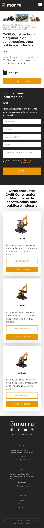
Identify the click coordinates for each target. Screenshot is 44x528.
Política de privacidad (10, 521)
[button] (40, 4)
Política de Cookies (24, 521)
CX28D (22, 238)
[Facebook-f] (18, 429)
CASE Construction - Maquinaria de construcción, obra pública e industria (19, 27)
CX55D (22, 372)
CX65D (22, 305)
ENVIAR (22, 171)
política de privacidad (26, 161)
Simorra (6, 25)
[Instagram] (32, 429)
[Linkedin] (11, 429)
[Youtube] (25, 429)
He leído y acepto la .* (23, 161)
